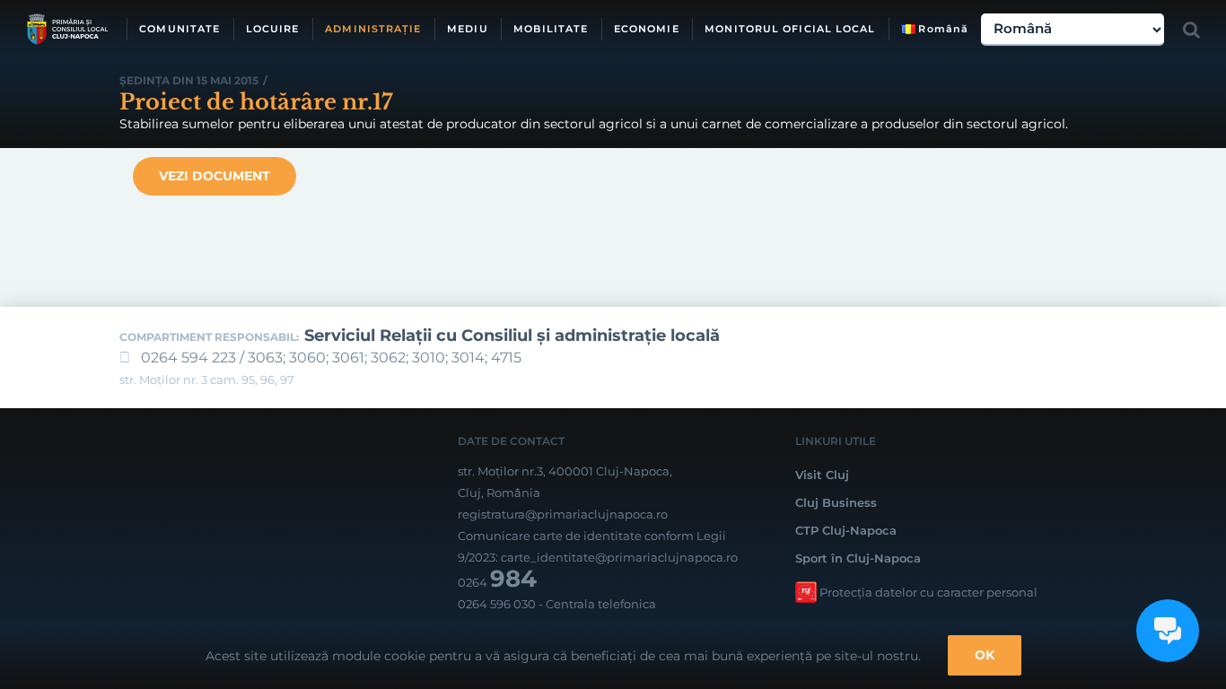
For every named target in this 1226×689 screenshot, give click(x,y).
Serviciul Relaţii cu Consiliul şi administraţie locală (512, 335)
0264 (497, 582)
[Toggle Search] (1191, 30)
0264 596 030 (497, 604)
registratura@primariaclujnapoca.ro (563, 514)
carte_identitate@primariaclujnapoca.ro (619, 557)
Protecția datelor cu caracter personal (928, 592)
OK (984, 655)
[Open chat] (1167, 630)
